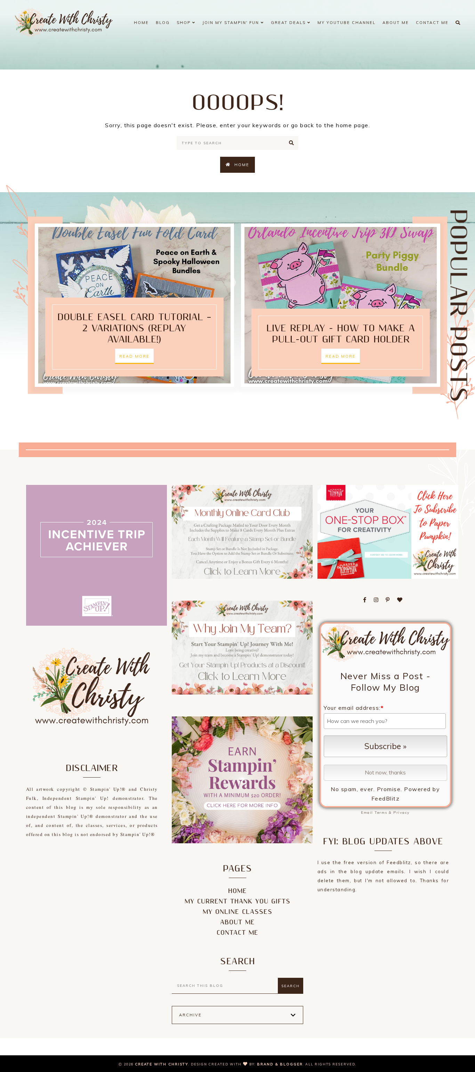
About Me (396, 22)
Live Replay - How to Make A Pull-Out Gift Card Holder (340, 334)
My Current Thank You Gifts (237, 901)
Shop (184, 22)
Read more (134, 356)
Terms (381, 812)
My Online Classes (237, 912)
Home (141, 22)
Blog (163, 22)
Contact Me (432, 22)
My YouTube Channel (346, 22)
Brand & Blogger (280, 1064)
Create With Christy (161, 1064)
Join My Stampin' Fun (231, 22)
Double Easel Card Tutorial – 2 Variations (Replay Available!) (134, 328)
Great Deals (289, 22)
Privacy (401, 812)
